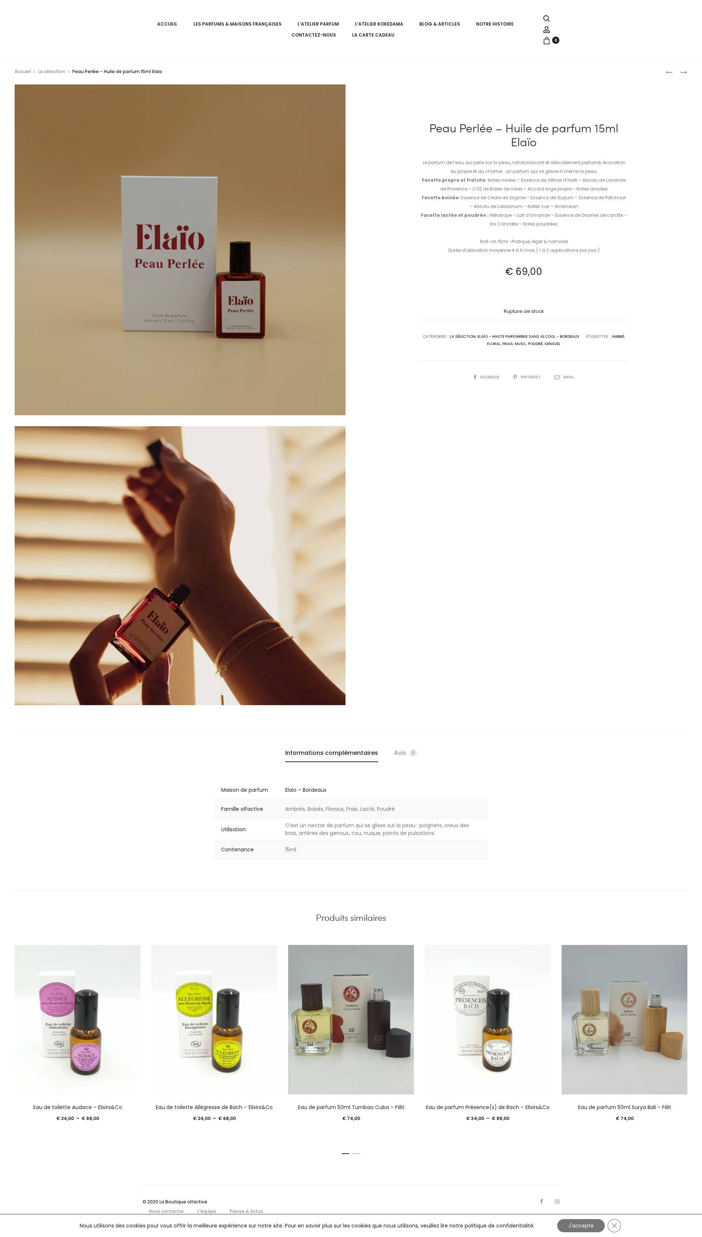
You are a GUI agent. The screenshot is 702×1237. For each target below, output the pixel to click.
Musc (520, 344)
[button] (345, 1152)
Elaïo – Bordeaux (306, 790)
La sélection (51, 71)
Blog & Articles (439, 24)
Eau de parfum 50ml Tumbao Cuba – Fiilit (351, 1107)
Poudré (535, 344)
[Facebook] (541, 1201)
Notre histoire (495, 24)
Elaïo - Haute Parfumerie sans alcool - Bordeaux (529, 336)
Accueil (167, 24)
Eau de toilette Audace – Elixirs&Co (77, 1107)
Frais (507, 344)
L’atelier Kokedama (379, 24)
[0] (546, 40)
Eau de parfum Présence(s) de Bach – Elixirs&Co (488, 1107)
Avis (404, 753)
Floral (494, 344)
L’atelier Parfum (318, 24)
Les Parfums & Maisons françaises (237, 24)
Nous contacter (166, 1211)
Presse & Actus (246, 1211)
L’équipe (206, 1211)
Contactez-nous (313, 35)
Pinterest (531, 377)
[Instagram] (557, 1201)
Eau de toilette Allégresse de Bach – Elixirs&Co (214, 1107)
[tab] (331, 753)
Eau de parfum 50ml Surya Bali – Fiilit (624, 1107)
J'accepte (581, 1225)
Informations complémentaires (331, 753)
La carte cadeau (373, 35)
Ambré (618, 336)
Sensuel (552, 344)
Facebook (490, 377)
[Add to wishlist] (131, 954)
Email (568, 377)
